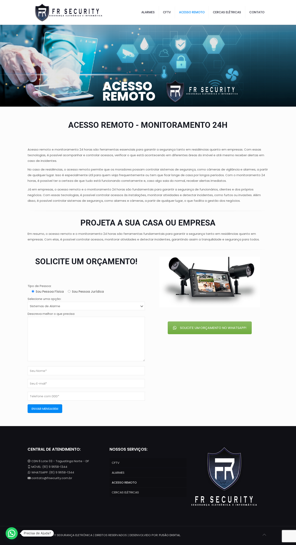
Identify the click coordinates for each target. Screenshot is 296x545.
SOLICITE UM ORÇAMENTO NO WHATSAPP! (213, 328)
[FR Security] (67, 12)
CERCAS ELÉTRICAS (125, 492)
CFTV (115, 463)
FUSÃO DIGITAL (169, 535)
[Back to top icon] (264, 534)
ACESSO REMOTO (124, 482)
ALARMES (118, 472)
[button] (12, 533)
